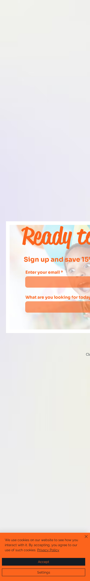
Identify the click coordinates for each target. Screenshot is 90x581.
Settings (43, 572)
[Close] (83, 539)
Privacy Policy (48, 550)
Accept (43, 562)
